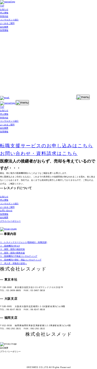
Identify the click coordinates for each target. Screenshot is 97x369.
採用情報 (4, 30)
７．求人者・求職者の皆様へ (13, 263)
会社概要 (4, 27)
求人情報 (4, 13)
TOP (2, 6)
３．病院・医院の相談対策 (12, 249)
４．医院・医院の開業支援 (12, 253)
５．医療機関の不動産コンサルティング (18, 256)
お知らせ (4, 9)
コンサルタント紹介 (9, 20)
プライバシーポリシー (10, 221)
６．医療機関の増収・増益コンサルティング (20, 260)
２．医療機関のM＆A (10, 246)
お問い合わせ (6, 210)
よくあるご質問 (7, 23)
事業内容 (4, 16)
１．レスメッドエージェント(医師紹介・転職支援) (23, 242)
